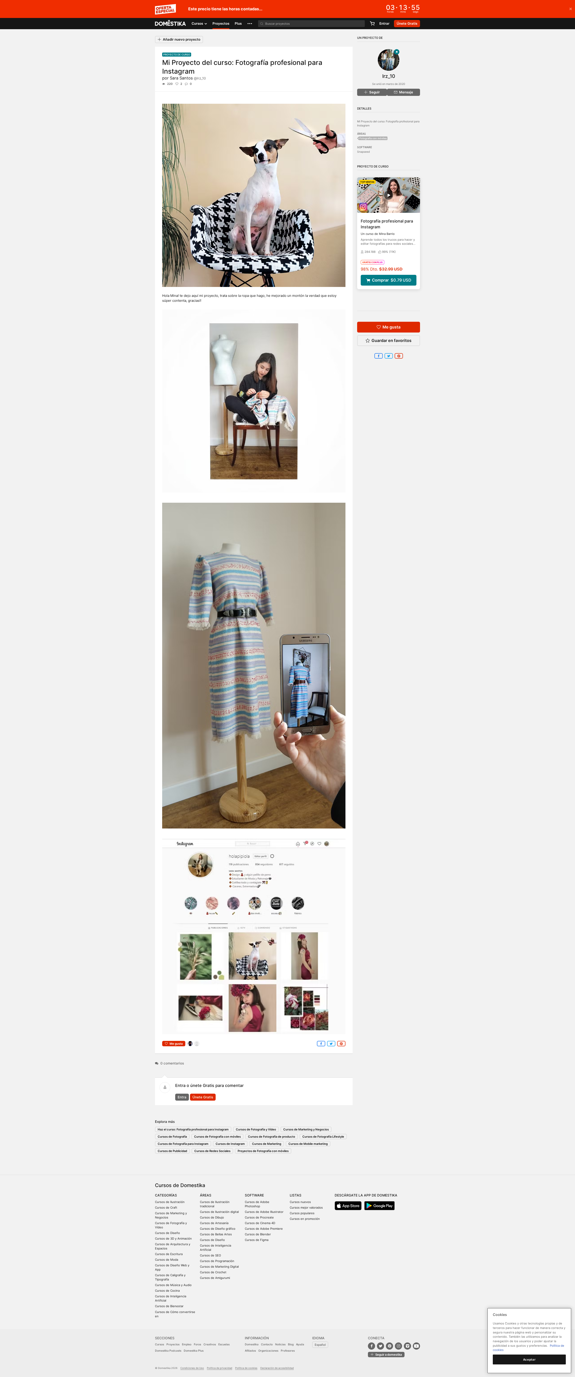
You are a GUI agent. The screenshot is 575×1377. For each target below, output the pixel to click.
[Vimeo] (407, 1346)
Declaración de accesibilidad (277, 1368)
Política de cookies (246, 1368)
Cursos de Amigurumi (215, 1278)
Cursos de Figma (256, 1240)
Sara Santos (188, 78)
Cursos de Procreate (259, 1217)
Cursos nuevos (300, 1202)
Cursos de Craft (166, 1207)
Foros (197, 1344)
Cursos (159, 1344)
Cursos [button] (198, 23)
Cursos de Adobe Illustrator (264, 1212)
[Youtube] (416, 1346)
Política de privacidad (219, 1368)
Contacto (267, 1344)
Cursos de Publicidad (172, 1151)
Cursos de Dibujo (212, 1217)
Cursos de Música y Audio (173, 1285)
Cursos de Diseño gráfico (217, 1228)
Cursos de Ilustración (170, 1202)
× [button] (570, 8)
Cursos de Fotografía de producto (271, 1136)
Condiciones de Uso (192, 1368)
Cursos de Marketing (266, 1144)
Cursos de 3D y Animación (173, 1238)
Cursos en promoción (305, 1219)
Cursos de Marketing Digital (219, 1266)
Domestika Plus (193, 1350)
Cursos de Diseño (167, 1233)
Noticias (280, 1344)
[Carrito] (372, 23)
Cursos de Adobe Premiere (264, 1228)
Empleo (186, 1344)
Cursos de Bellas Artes (216, 1234)
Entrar (384, 23)
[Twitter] (380, 1346)
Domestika (252, 1344)
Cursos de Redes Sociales (212, 1151)
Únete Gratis (202, 1097)
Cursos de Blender (258, 1234)
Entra (182, 1097)
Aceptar (529, 1359)
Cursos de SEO (210, 1255)
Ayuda (300, 1344)
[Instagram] (398, 1346)
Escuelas (224, 1344)
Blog (291, 1344)
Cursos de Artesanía (214, 1223)
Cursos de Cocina (167, 1290)
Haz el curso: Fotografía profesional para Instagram (193, 1129)
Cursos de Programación (217, 1261)
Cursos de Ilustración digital (219, 1212)
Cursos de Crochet (213, 1272)
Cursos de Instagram (230, 1144)
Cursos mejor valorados (306, 1207)
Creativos (209, 1344)
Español (320, 1344)
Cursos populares (302, 1213)
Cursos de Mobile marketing (308, 1144)
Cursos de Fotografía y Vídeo (256, 1129)
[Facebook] (371, 1346)
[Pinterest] (389, 1346)
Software (254, 1195)
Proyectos (220, 23)
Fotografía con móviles (373, 138)
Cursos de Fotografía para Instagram (183, 1144)
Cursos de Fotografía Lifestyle (323, 1136)
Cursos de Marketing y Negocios (306, 1129)
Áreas (205, 1195)
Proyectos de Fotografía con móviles (263, 1151)
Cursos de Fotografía (172, 1136)
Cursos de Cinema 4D (260, 1223)
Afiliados (250, 1350)
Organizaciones (268, 1350)
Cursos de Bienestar (169, 1306)
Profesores (288, 1350)
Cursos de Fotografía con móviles (217, 1136)
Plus (238, 23)
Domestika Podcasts (168, 1350)
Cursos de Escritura (169, 1254)
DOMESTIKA (170, 23)
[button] (249, 23)
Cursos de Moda (166, 1259)
